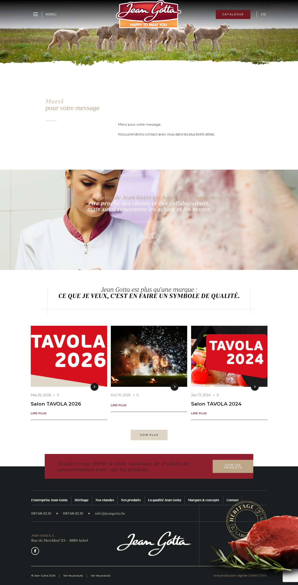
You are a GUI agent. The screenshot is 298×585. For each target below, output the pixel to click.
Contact (232, 500)
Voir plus (149, 435)
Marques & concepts (203, 500)
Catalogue (233, 14)
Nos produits (131, 500)
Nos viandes (104, 500)
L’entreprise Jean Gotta (49, 500)
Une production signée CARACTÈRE (240, 575)
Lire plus (38, 413)
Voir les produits (233, 466)
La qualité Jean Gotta (164, 500)
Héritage (82, 500)
